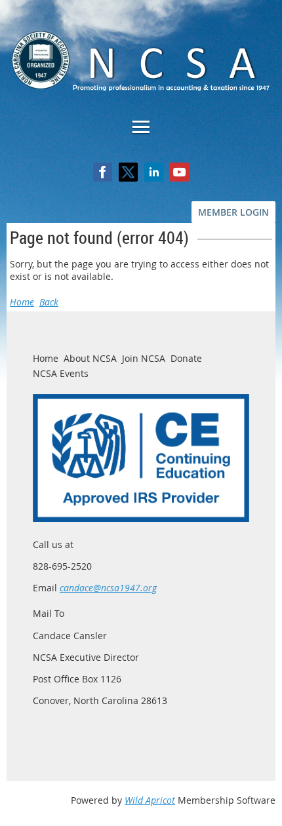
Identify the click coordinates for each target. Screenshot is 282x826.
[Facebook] (102, 172)
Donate (186, 358)
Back (48, 302)
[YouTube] (179, 172)
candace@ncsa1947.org (108, 587)
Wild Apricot (150, 800)
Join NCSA (143, 358)
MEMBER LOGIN (233, 212)
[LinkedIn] (153, 172)
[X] (128, 172)
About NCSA (90, 358)
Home (22, 302)
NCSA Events (61, 373)
